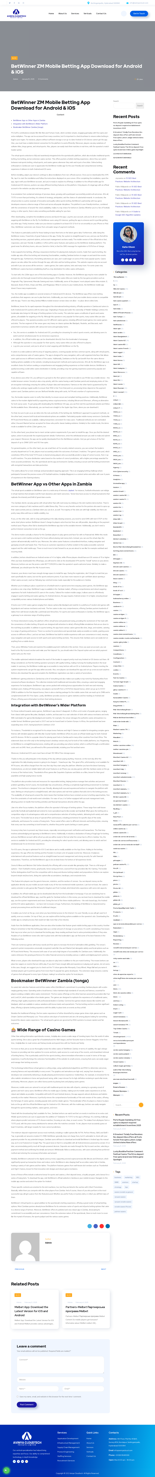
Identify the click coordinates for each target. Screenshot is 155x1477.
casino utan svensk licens (123, 634)
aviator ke (117, 507)
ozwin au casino (119, 848)
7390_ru (116, 424)
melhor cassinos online (122, 745)
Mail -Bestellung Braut (121, 710)
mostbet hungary (120, 765)
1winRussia (117, 325)
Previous (19, 1269)
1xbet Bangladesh (120, 336)
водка (115, 1083)
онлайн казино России (123, 1207)
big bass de (117, 563)
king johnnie (117, 706)
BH (114, 555)
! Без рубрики (118, 277)
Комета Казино (119, 1087)
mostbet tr (117, 785)
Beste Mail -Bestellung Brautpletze (127, 547)
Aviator (116, 487)
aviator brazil (118, 491)
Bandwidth (117, 527)
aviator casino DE (120, 495)
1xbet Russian (118, 388)
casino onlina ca (119, 622)
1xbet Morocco (119, 372)
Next (103, 1269)
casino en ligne (118, 614)
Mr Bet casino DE (119, 797)
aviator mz (117, 511)
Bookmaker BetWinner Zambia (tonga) (28, 127)
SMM (116, 1182)
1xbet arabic (118, 332)
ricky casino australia (121, 958)
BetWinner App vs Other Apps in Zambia (29, 120)
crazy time (117, 666)
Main (115, 725)
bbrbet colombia (119, 539)
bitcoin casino (118, 571)
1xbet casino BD (119, 344)
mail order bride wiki (121, 721)
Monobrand (117, 753)
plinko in (116, 896)
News (115, 821)
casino (115, 610)
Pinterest (102, 1226)
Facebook (95, 1226)
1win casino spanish (120, 301)
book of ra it (118, 590)
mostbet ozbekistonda (122, 777)
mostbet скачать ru (121, 793)
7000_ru (116, 416)
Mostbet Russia (119, 781)
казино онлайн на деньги (124, 1192)
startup (135, 1182)
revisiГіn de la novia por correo (125, 948)
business (118, 1177)
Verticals (88, 13)
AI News (116, 475)
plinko (115, 892)
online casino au (119, 829)
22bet (115, 400)
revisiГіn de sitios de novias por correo (128, 952)
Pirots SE (117, 888)
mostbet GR (118, 761)
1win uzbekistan (119, 321)
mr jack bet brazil (119, 801)
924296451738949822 (122, 158)
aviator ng (117, 515)
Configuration (118, 658)
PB (114, 852)
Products (117, 912)
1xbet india (117, 356)
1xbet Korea (117, 360)
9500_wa (116, 460)
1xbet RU (116, 380)
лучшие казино (120, 1197)
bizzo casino (118, 579)
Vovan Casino (118, 1062)
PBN (115, 856)
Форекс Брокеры (120, 1091)
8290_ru (116, 444)
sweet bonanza (119, 1017)
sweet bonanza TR (120, 1025)
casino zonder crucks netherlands (126, 638)
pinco (115, 880)
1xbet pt (116, 376)
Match (115, 741)
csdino (115, 670)
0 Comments (43, 79)
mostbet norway (119, 773)
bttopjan (116, 594)
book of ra (117, 587)
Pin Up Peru (117, 876)
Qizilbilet (116, 920)
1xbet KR (116, 364)
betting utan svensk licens (123, 551)
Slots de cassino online (122, 993)
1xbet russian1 (118, 392)
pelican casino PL (120, 864)
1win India (116, 309)
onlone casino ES (119, 833)
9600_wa (117, 463)
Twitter (89, 1226)
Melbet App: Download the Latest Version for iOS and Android (31, 1311)
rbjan (115, 932)
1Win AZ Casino (119, 289)
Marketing (117, 733)
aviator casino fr (119, 499)
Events (116, 674)
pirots (115, 884)
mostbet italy (118, 769)
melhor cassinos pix (120, 749)
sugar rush (117, 1013)
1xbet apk (117, 329)
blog (14, 58)
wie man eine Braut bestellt (123, 1079)
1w (114, 285)
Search (116, 101)
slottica (116, 1001)
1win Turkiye (118, 317)
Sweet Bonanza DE (120, 1021)
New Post (117, 817)
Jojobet (71, 490)
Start (115, 1009)
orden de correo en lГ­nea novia (125, 841)
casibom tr (117, 606)
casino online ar (119, 626)
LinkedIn (108, 1226)
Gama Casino (118, 686)
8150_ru (116, 436)
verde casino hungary (121, 1050)
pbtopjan (116, 860)
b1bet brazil (117, 523)
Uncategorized (119, 1037)
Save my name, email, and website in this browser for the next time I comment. (50, 1396)
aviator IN (117, 503)
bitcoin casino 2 (119, 575)
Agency (116, 467)
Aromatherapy (119, 483)
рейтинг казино (120, 1211)
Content (116, 662)
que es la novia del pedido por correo (127, 924)
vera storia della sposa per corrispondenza (123, 1041)
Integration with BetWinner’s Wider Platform (30, 124)
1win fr (115, 305)
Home (51, 13)
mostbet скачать (120, 789)
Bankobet (117, 531)
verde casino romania (121, 1058)
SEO (115, 966)
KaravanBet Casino (120, 698)
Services (75, 13)
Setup (115, 970)
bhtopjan (116, 559)
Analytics (116, 479)
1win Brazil (117, 297)
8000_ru (116, 428)
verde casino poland (121, 1054)
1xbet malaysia (118, 368)
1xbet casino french (120, 348)
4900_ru (116, 412)
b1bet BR (116, 519)
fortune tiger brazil (120, 682)
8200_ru (116, 440)
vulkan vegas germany (121, 1066)
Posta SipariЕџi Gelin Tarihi (123, 908)
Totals (115, 1033)
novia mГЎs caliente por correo (125, 825)
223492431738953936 (122, 154)
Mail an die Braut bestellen (123, 717)
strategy (118, 1187)
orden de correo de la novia (123, 837)
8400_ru (116, 448)
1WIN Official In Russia (121, 313)
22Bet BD (117, 404)
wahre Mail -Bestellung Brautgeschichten (122, 1071)
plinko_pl (116, 904)
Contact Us (101, 13)
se (114, 962)
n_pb (115, 813)
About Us (62, 13)
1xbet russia (117, 384)
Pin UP (115, 868)
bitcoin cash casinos (121, 567)
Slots (115, 989)
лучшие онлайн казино (123, 1202)
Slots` (115, 997)
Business (116, 602)
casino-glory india (120, 642)
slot (114, 985)
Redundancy (118, 936)
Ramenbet (117, 928)
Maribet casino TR (120, 729)
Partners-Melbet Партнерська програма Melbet (85, 1309)
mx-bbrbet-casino (120, 805)
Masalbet (117, 737)
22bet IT (116, 408)
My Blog (116, 809)
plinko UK (116, 900)
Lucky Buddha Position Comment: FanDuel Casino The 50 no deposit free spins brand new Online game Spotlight (128, 147)
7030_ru (116, 420)
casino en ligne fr (119, 618)
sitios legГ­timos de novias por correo (127, 978)
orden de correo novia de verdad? (126, 845)
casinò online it (119, 630)
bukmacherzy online (121, 598)
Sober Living (118, 1005)
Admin (15, 79)
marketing (128, 1177)
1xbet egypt (118, 352)
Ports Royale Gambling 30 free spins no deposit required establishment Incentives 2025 (127, 125)
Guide (115, 694)
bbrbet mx (117, 543)
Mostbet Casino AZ (120, 757)
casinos (116, 646)
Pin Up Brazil (118, 872)
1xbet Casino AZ (119, 340)
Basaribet (117, 535)
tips (126, 1187)
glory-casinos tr (119, 690)
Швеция (116, 1095)
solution (125, 1182)
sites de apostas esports (123, 974)
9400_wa (117, 456)
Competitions (118, 650)
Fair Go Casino (118, 678)
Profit (115, 916)
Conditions (117, 654)
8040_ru (116, 432)
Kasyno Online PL (120, 702)
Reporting (117, 940)
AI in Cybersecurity (120, 471)
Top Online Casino (120, 1029)
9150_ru (116, 452)
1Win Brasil (117, 293)
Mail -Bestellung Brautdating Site (126, 714)
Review (116, 944)
